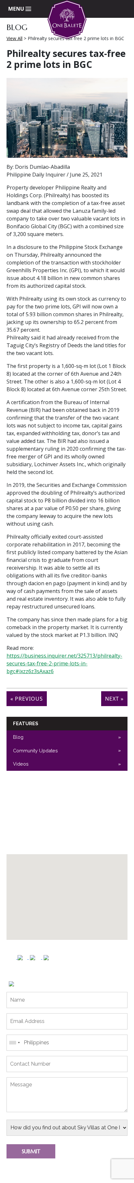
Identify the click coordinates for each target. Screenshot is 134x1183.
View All (14, 38)
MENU (16, 8)
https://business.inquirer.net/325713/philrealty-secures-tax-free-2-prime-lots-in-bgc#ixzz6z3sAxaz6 (64, 663)
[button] (71, 893)
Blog (18, 737)
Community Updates (35, 750)
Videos (21, 764)
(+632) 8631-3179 (32, 845)
